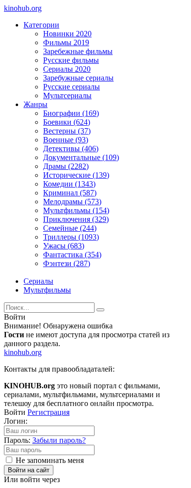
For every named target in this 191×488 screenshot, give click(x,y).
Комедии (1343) (69, 184)
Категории (41, 25)
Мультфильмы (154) (76, 210)
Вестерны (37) (67, 131)
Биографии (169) (71, 113)
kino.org (23, 8)
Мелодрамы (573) (72, 201)
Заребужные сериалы (78, 78)
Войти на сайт (28, 470)
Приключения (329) (76, 219)
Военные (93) (65, 140)
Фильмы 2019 (66, 42)
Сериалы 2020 (67, 69)
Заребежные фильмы (78, 51)
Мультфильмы (47, 290)
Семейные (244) (69, 228)
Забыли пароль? (59, 440)
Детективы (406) (70, 148)
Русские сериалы (71, 86)
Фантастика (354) (72, 254)
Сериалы (38, 281)
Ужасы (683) (63, 246)
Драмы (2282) (66, 166)
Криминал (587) (69, 193)
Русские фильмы (71, 60)
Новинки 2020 (67, 33)
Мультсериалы (67, 95)
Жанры (36, 104)
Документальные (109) (81, 157)
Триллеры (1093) (71, 237)
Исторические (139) (76, 175)
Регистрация (48, 412)
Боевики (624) (66, 122)
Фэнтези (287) (66, 263)
